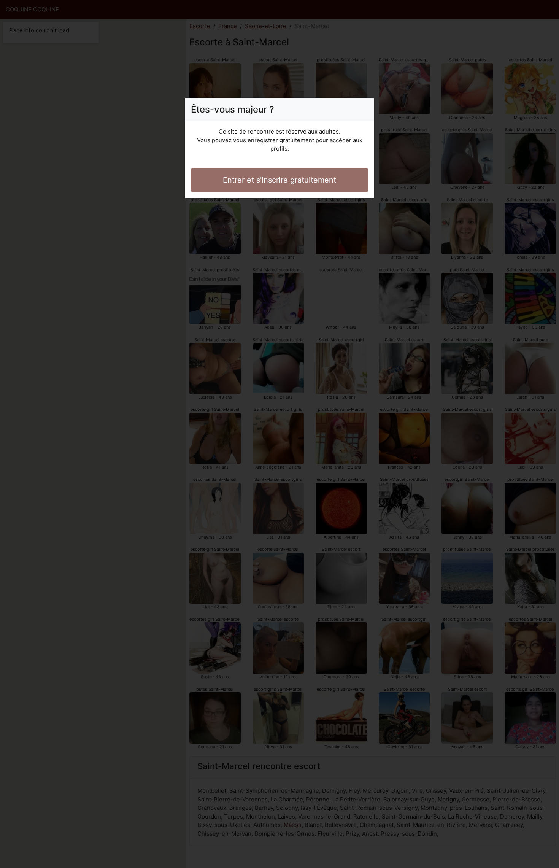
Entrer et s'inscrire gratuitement (279, 179)
